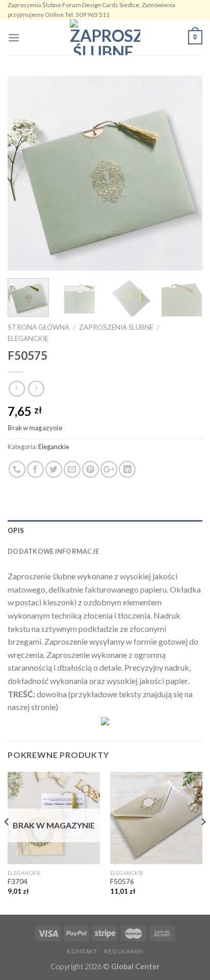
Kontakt (82, 951)
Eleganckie (28, 338)
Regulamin (123, 951)
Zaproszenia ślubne (116, 327)
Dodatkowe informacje (53, 551)
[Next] (185, 173)
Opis (16, 530)
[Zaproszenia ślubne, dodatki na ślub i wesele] (105, 37)
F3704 (18, 881)
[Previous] (24, 173)
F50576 (122, 881)
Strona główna (38, 327)
